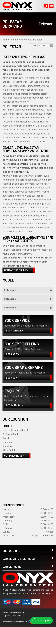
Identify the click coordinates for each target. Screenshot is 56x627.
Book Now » (12, 354)
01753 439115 (28, 257)
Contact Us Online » (16, 270)
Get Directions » (14, 455)
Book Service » (14, 330)
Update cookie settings (14, 615)
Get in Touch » (14, 405)
